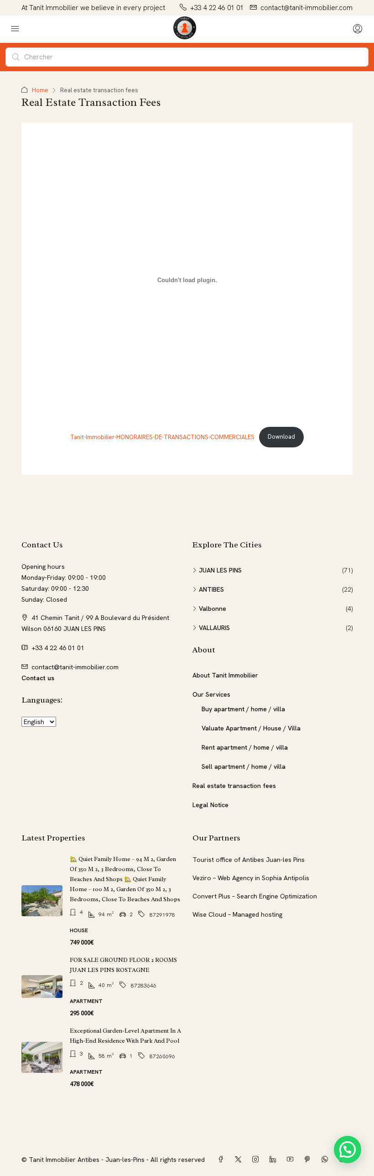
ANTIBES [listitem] (211, 589)
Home (40, 90)
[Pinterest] (309, 1159)
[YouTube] (292, 1159)
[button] (347, 1149)
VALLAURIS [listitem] (214, 628)
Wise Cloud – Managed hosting (237, 914)
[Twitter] (240, 1159)
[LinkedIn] (275, 1159)
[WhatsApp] (327, 1159)
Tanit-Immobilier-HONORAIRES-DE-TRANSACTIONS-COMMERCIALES (162, 437)
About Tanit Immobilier (225, 675)
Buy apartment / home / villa (243, 709)
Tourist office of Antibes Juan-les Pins (248, 860)
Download (281, 437)
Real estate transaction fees (234, 786)
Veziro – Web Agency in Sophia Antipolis (250, 878)
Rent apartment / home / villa (245, 747)
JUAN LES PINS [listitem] (220, 570)
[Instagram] (257, 1159)
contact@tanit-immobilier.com (75, 667)
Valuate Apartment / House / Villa (251, 728)
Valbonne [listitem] (212, 608)
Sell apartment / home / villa (244, 766)
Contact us (37, 678)
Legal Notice (210, 805)
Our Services (211, 694)
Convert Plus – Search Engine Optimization (254, 896)
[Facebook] (223, 1159)
